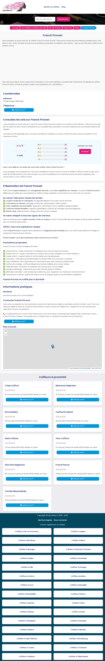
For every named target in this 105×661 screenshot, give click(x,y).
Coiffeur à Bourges (27, 549)
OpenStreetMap (83, 368)
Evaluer (85, 151)
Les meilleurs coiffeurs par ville (34, 28)
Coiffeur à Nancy (78, 594)
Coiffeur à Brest (78, 540)
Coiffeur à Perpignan (27, 621)
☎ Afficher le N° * (19, 110)
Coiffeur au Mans (78, 576)
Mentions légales (45, 520)
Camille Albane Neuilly (15, 491)
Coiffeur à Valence (27, 656)
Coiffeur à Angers (78, 531)
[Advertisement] (52, 63)
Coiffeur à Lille (27, 567)
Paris (77, 28)
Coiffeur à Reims (27, 629)
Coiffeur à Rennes (78, 629)
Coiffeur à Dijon (26, 558)
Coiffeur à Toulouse (78, 647)
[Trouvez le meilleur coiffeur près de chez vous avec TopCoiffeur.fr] (14, 10)
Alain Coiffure (11, 438)
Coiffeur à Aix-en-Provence (26, 531)
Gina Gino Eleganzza (15, 464)
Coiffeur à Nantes (26, 603)
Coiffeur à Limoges (78, 567)
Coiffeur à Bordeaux (26, 540)
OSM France (98, 368)
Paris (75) (68, 28)
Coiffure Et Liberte (64, 412)
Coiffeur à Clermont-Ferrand (78, 549)
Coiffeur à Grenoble (78, 558)
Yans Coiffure (62, 438)
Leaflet (71, 368)
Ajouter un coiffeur (52, 7)
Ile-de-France (55, 28)
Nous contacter (60, 520)
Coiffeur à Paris (78, 612)
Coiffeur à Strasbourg (78, 638)
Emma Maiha (11, 412)
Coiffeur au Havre (26, 576)
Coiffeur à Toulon (26, 647)
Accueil (15, 28)
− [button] (6, 334)
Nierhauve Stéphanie (66, 385)
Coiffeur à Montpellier (27, 594)
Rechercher (63, 19)
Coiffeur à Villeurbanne (78, 656)
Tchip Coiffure (12, 385)
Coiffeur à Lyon (26, 585)
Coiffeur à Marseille (78, 585)
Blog (63, 7)
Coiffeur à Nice (78, 603)
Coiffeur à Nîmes (27, 612)
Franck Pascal (62, 464)
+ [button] (6, 331)
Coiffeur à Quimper (78, 621)
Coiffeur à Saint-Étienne (27, 638)
